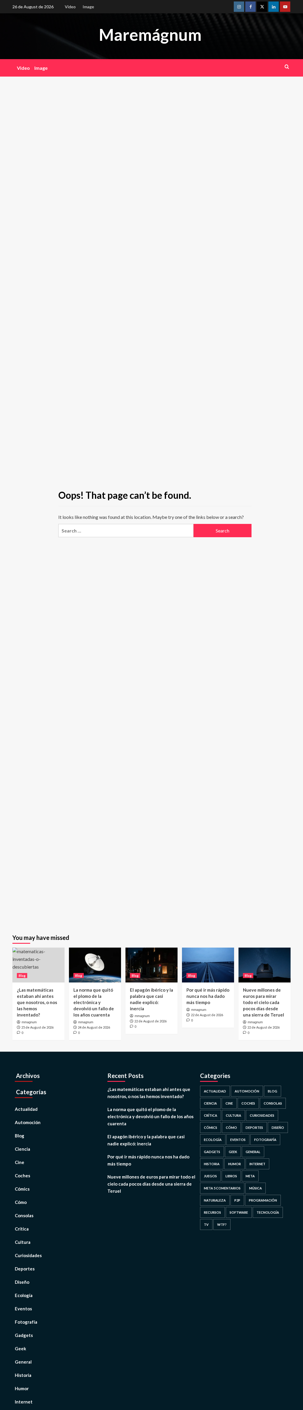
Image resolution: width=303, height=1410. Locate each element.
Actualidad (26, 1109)
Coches (22, 1175)
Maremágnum (150, 34)
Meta (250, 1176)
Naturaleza (215, 1200)
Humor (22, 1388)
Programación (263, 1200)
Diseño (22, 1282)
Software (239, 1212)
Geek (20, 1348)
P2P (237, 1200)
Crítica (22, 1228)
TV (206, 1224)
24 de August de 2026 (94, 1027)
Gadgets (24, 1335)
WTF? (222, 1224)
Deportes (25, 1268)
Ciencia (22, 1149)
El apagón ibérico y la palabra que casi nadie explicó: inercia (146, 1140)
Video (70, 6)
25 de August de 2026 (37, 1027)
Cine (19, 1162)
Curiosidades (28, 1255)
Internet (24, 1401)
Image (88, 6)
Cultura (22, 1242)
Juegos (210, 1176)
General (23, 1361)
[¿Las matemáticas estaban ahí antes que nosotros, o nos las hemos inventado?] (38, 965)
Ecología (24, 1295)
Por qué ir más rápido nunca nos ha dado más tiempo (207, 996)
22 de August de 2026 (150, 1021)
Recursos (212, 1212)
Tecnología (268, 1212)
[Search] (287, 66)
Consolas (24, 1215)
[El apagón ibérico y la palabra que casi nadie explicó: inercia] (151, 965)
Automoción (28, 1122)
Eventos (23, 1308)
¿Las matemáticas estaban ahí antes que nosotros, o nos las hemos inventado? (37, 1002)
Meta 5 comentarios (222, 1188)
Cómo (21, 1202)
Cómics (22, 1189)
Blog (22, 975)
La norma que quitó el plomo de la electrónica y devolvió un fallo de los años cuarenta (93, 1002)
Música (255, 1188)
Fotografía (26, 1322)
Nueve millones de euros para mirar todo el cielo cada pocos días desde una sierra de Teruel (263, 1002)
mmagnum (29, 1022)
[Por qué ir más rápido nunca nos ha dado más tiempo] (208, 965)
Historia (23, 1375)
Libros (231, 1176)
